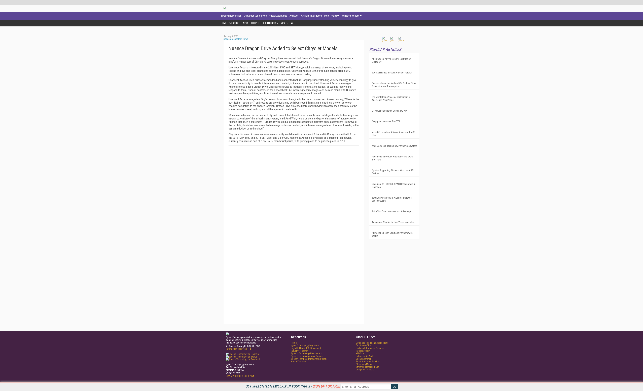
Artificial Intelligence (311, 15)
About (283, 23)
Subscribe (234, 23)
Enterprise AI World (365, 356)
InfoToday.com (363, 351)
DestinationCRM (363, 345)
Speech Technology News (236, 39)
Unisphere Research (365, 369)
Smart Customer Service (367, 361)
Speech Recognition (231, 15)
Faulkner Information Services (370, 348)
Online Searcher (363, 359)
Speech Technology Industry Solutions (309, 359)
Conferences (269, 23)
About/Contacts (298, 361)
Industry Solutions (350, 15)
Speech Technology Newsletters (306, 353)
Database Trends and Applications (372, 342)
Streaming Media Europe (367, 367)
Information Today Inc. (237, 348)
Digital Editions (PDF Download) (306, 348)
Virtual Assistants (278, 15)
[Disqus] (294, 190)
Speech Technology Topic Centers (307, 356)
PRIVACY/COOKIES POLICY (238, 376)
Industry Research (299, 351)
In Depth (255, 23)
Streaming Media (364, 364)
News (245, 23)
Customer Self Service (255, 15)
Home (223, 23)
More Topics (330, 15)
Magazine (305, 345)
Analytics (294, 15)
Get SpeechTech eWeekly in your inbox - (292, 386)
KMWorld (360, 353)
